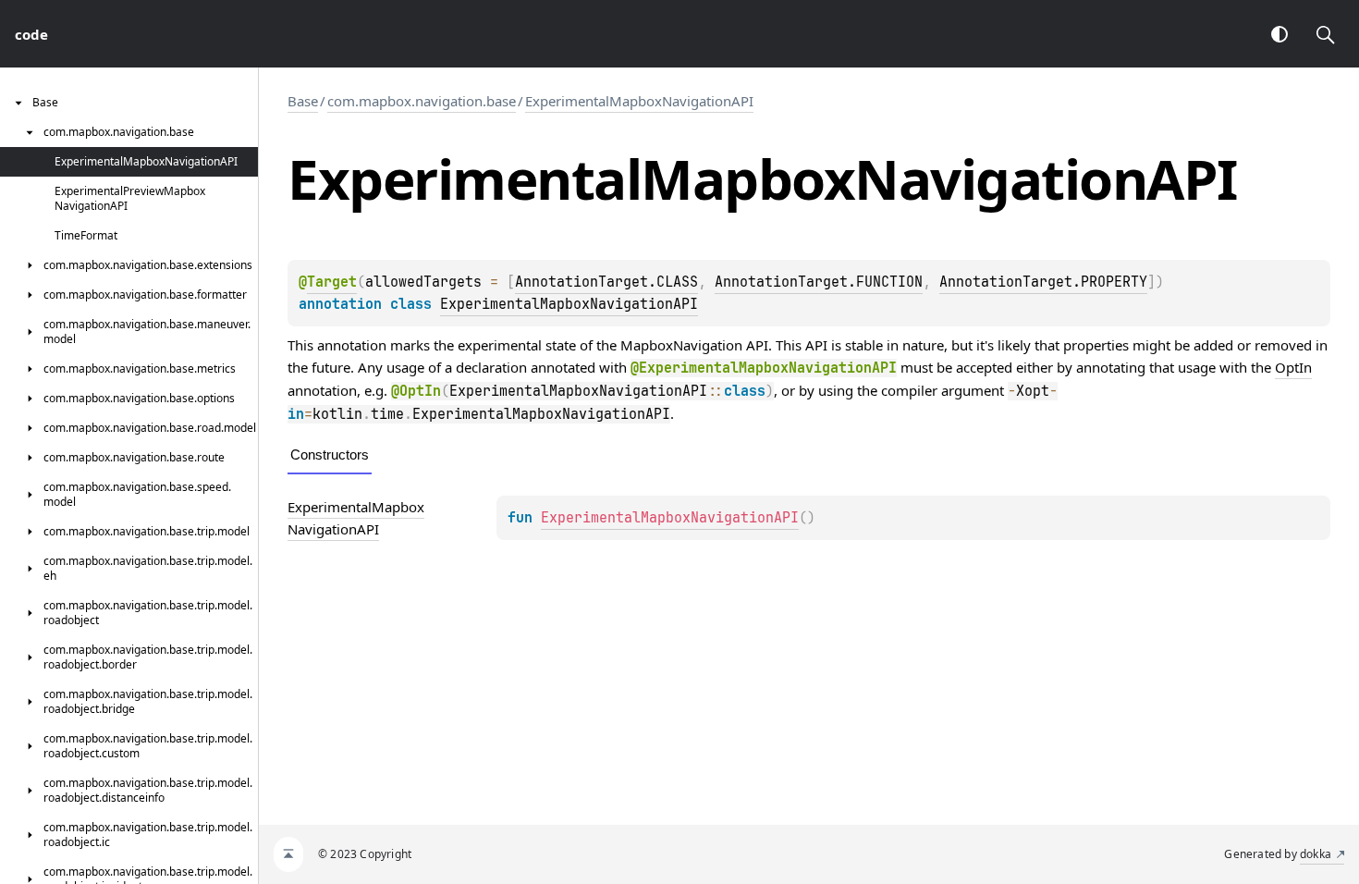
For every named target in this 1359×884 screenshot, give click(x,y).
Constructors (329, 454)
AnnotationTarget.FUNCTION (819, 282)
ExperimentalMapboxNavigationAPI (639, 101)
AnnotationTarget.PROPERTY (1043, 282)
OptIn (1293, 367)
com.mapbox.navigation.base (421, 101)
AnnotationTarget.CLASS (606, 282)
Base (303, 101)
